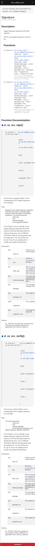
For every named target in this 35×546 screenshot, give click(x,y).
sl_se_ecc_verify (21, 82)
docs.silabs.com (17, 3)
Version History (19, 11)
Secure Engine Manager (8, 20)
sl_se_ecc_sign (20, 50)
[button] (17, 544)
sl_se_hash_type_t (21, 60)
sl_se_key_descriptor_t (24, 56)
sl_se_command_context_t (24, 52)
